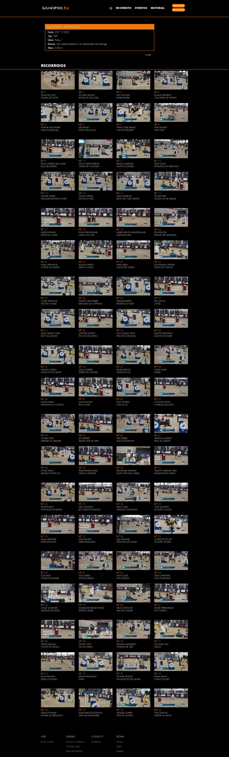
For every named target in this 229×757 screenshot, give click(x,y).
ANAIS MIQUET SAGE (50, 333)
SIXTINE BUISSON (48, 644)
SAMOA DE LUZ (123, 372)
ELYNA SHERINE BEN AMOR (53, 163)
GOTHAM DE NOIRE (163, 336)
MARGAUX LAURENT (163, 438)
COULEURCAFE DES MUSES (128, 679)
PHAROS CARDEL (86, 610)
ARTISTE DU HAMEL (49, 235)
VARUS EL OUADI (86, 267)
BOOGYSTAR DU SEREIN (164, 473)
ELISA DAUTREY (85, 539)
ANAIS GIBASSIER (48, 539)
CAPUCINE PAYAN (162, 402)
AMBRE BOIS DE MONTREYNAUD (131, 232)
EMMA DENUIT (160, 676)
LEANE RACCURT (48, 95)
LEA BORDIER (84, 438)
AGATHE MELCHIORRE (50, 127)
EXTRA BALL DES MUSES (126, 542)
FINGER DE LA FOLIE (125, 303)
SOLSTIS (157, 647)
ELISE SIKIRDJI (121, 438)
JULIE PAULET (84, 127)
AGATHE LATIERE (48, 196)
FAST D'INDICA (160, 610)
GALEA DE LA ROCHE (163, 267)
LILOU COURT (122, 507)
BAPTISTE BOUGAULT (163, 333)
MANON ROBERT (124, 301)
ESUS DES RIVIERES (49, 166)
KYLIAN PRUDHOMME (88, 232)
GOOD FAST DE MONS (51, 372)
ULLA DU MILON (86, 647)
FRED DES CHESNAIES (126, 336)
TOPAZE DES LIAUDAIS (88, 372)
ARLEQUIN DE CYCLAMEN (52, 404)
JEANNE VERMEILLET (162, 95)
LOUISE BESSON (123, 369)
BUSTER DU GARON (125, 166)
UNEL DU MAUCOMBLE (89, 715)
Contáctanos (96, 742)
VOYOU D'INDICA (86, 578)
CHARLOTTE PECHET (163, 539)
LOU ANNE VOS (161, 644)
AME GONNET (160, 127)
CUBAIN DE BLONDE (50, 578)
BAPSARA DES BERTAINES (165, 235)
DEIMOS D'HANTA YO (50, 473)
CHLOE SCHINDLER (49, 608)
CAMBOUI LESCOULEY (164, 404)
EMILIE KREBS (122, 264)
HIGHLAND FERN (123, 235)
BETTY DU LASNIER (49, 336)
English (119, 746)
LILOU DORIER (84, 575)
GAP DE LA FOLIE (86, 198)
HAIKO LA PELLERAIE (87, 473)
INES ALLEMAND (86, 507)
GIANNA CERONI (48, 369)
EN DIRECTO (123, 8)
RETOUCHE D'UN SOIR (88, 97)
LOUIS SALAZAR (85, 402)
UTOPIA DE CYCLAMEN (89, 166)
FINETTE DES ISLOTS (87, 130)
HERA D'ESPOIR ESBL (50, 130)
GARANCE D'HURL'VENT (126, 509)
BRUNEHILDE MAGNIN (126, 470)
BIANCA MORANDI (124, 163)
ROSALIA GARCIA (86, 264)
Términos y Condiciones (75, 742)
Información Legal (73, 746)
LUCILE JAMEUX (47, 402)
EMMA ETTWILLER (48, 713)
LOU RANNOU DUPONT (164, 264)
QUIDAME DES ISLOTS (50, 610)
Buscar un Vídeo (47, 742)
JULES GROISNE (123, 539)
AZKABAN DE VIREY (125, 647)
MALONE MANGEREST (126, 644)
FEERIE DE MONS (48, 542)
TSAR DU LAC (122, 404)
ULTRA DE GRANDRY (125, 130)
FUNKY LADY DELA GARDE (127, 473)
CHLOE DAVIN (47, 470)
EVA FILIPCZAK (160, 232)
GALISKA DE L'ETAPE (49, 97)
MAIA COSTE (160, 163)
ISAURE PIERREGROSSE (164, 608)
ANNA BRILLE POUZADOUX (90, 713)
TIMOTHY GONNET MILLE (165, 470)
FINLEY (82, 679)
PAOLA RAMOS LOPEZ (88, 470)
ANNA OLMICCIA (124, 196)
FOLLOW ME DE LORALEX (165, 198)
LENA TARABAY (123, 402)
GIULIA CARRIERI (86, 369)
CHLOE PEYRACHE (49, 301)
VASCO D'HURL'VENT (125, 441)
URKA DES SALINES (124, 610)
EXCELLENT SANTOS (163, 509)
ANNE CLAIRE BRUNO (126, 127)
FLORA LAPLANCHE (49, 264)
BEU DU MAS (84, 404)
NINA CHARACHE (124, 608)
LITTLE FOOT (159, 130)
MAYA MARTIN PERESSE (89, 163)
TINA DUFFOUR (160, 713)
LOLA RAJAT (46, 575)
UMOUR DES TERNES (125, 267)
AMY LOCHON (123, 95)
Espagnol (120, 751)
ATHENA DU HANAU (50, 647)
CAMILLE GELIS (47, 438)
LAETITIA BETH (47, 507)
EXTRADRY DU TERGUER (51, 441)
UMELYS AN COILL (87, 235)
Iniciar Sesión (178, 10)
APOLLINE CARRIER (124, 713)
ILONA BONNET (48, 676)
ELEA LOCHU (160, 301)
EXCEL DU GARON (162, 441)
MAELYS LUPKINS (86, 196)
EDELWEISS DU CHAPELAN (90, 303)
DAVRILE (157, 372)
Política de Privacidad (74, 751)
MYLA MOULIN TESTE (125, 333)
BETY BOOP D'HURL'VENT (90, 509)
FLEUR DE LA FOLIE (49, 303)
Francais (119, 742)
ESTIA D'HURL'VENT (162, 578)
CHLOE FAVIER (160, 369)
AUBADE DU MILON (162, 715)
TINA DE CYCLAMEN (88, 336)
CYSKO (157, 303)
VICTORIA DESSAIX (86, 95)
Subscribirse (178, 6)
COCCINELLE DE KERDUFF (165, 97)
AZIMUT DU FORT (161, 679)
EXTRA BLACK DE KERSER (51, 509)
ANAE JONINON (161, 507)
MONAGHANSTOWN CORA (54, 198)
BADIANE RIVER (123, 97)
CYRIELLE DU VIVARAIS (50, 267)
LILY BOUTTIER (160, 196)
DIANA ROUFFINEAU (88, 676)
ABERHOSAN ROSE (87, 542)
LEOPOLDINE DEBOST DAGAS (91, 608)
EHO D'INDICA (122, 578)
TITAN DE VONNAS (124, 715)
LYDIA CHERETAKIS (162, 575)
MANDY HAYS (85, 644)
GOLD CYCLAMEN (49, 679)
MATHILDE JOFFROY (87, 333)
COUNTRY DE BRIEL (162, 542)
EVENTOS (141, 8)
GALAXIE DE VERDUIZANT (52, 715)
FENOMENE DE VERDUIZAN (166, 166)
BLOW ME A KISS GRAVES (127, 198)
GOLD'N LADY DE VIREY (89, 441)
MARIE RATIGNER (48, 232)
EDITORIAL (158, 8)
